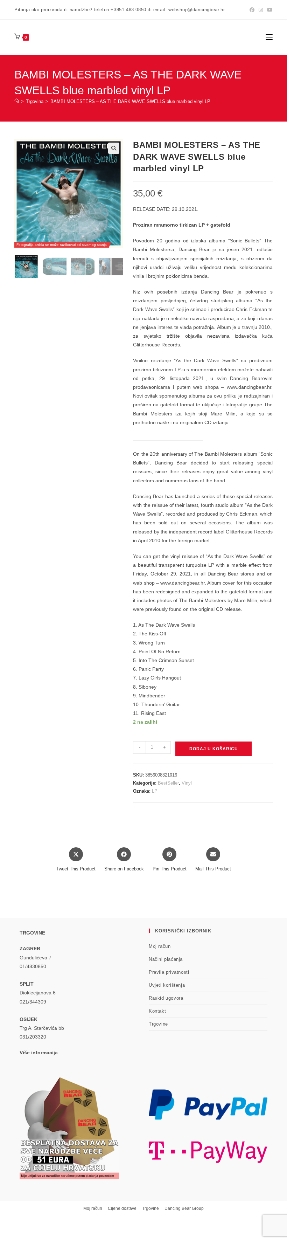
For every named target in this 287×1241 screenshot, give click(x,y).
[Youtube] (269, 9)
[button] (113, 148)
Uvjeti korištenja (167, 985)
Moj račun (159, 946)
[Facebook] (252, 9)
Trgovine (158, 1024)
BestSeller (168, 783)
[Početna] (16, 101)
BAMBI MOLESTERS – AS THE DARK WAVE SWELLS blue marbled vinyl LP (130, 101)
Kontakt (157, 1011)
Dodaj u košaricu (213, 748)
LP (155, 791)
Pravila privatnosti (169, 972)
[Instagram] (261, 9)
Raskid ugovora (166, 998)
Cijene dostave (122, 1208)
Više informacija (39, 1052)
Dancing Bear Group (184, 1208)
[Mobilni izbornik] (269, 37)
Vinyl (187, 783)
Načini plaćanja (166, 959)
